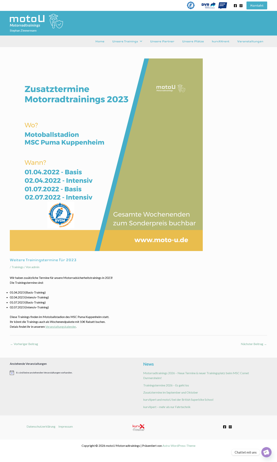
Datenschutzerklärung (41, 426)
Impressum (65, 426)
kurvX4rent (220, 41)
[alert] (72, 372)
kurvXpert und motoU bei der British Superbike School (178, 399)
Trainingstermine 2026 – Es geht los (166, 385)
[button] (256, 5)
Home (99, 41)
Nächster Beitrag (254, 343)
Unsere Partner (162, 41)
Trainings (17, 267)
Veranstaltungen (250, 41)
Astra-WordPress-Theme (178, 445)
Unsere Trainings (125, 41)
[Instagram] (241, 5)
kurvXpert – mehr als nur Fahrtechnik (167, 407)
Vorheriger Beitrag (24, 343)
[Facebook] (235, 5)
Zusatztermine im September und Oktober (170, 392)
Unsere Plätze (193, 41)
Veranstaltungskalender (60, 326)
